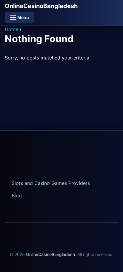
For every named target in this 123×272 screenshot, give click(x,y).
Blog (17, 196)
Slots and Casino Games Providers (51, 183)
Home (11, 29)
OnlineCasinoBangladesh (41, 6)
